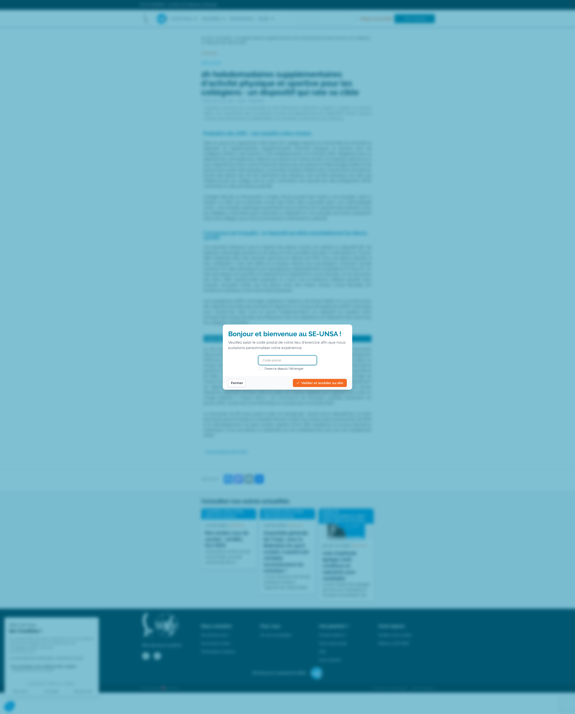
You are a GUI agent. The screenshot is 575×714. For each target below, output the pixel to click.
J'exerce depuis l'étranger (284, 369)
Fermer (237, 383)
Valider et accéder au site (322, 383)
